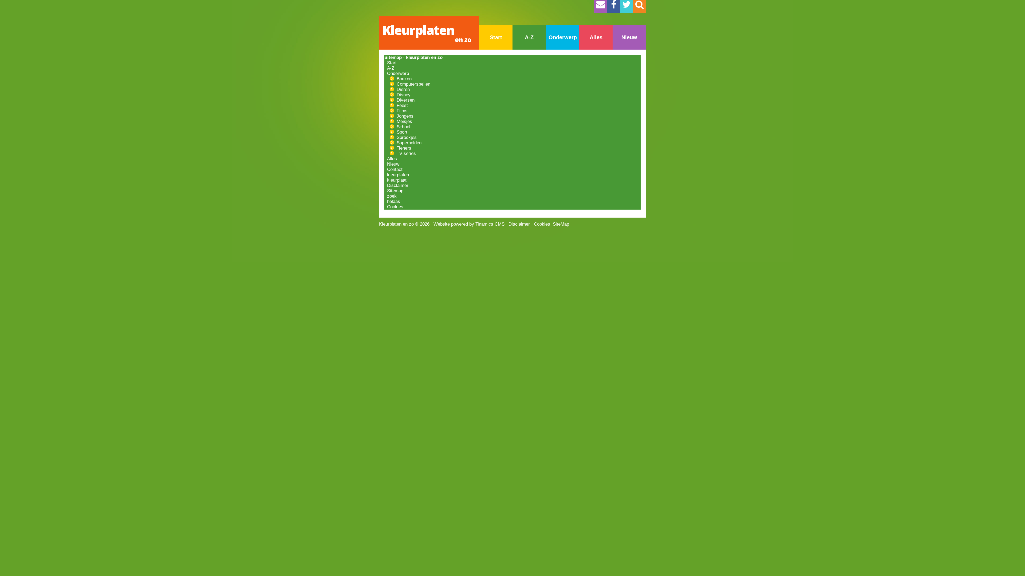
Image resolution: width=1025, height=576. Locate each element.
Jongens (403, 116)
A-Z (529, 37)
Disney (402, 94)
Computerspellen (412, 84)
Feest (401, 105)
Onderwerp (563, 37)
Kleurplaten (426, 32)
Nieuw (629, 37)
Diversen (404, 100)
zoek (390, 196)
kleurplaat (395, 180)
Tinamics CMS (489, 224)
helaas (392, 201)
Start (496, 37)
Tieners (402, 148)
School (402, 126)
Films (401, 110)
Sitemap (393, 190)
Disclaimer (396, 185)
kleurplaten (396, 174)
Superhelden (407, 142)
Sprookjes (405, 137)
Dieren (402, 89)
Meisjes (403, 121)
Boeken (403, 78)
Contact (393, 169)
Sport (400, 132)
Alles (596, 37)
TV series (405, 153)
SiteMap (561, 224)
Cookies (393, 206)
